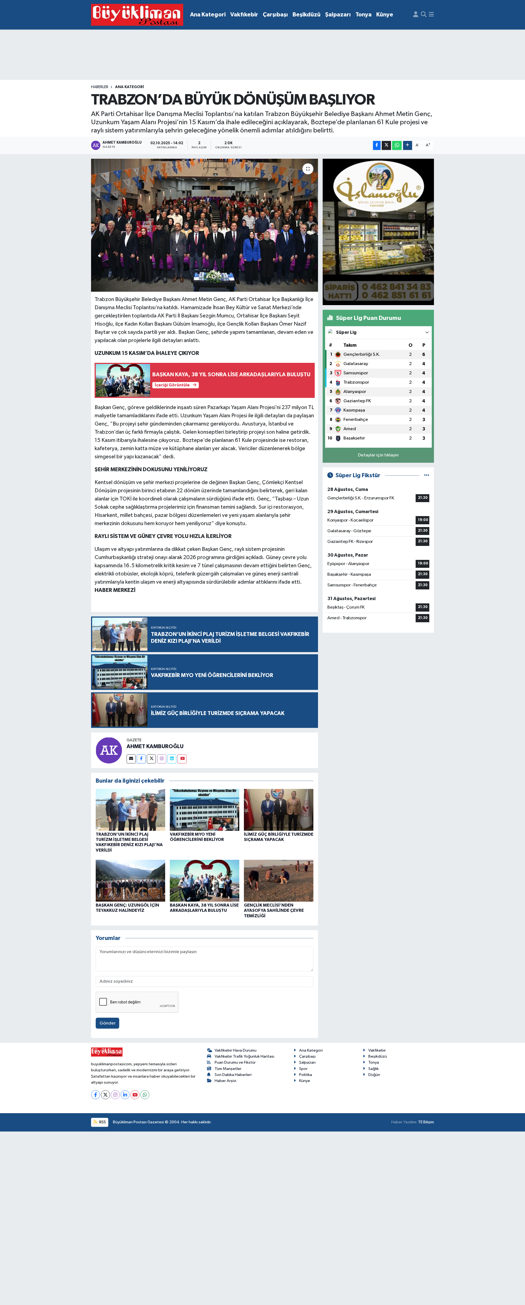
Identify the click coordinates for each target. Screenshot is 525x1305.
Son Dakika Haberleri (233, 1075)
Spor (303, 1069)
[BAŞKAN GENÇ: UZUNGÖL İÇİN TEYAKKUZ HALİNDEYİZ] (130, 880)
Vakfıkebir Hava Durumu (235, 1050)
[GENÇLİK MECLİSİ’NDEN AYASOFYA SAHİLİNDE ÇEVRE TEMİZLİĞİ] (278, 880)
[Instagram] (161, 758)
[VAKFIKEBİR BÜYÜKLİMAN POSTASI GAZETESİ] (137, 14)
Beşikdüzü (306, 15)
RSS (102, 1122)
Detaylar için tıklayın (378, 455)
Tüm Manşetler (228, 1069)
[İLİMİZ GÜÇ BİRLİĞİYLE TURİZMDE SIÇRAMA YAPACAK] (278, 810)
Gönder (108, 1023)
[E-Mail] (131, 758)
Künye (384, 15)
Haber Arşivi (225, 1081)
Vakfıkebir (244, 15)
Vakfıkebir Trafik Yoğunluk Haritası (244, 1056)
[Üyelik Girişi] (415, 14)
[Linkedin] (171, 758)
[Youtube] (181, 758)
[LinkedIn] (125, 1094)
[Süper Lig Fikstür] (426, 475)
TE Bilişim (426, 1122)
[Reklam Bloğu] (378, 231)
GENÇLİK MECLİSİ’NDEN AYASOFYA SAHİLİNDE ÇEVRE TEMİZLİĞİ (274, 910)
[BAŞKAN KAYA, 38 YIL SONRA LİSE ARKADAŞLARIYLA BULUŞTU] (204, 880)
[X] (105, 1094)
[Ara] (424, 14)
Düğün (374, 1075)
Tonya (363, 15)
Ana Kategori (208, 15)
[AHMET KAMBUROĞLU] (109, 750)
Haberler (99, 87)
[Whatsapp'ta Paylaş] (397, 145)
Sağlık (373, 1069)
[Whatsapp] (144, 1094)
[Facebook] (141, 758)
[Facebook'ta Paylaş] (377, 145)
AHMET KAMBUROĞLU (155, 746)
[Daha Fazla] (407, 145)
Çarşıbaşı (275, 15)
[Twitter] (151, 758)
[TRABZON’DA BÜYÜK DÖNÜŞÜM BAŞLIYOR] (204, 225)
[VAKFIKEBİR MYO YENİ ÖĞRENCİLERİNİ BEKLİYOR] (204, 810)
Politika (305, 1075)
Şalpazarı (338, 15)
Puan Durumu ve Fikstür (235, 1062)
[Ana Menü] (431, 14)
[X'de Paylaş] (386, 145)
